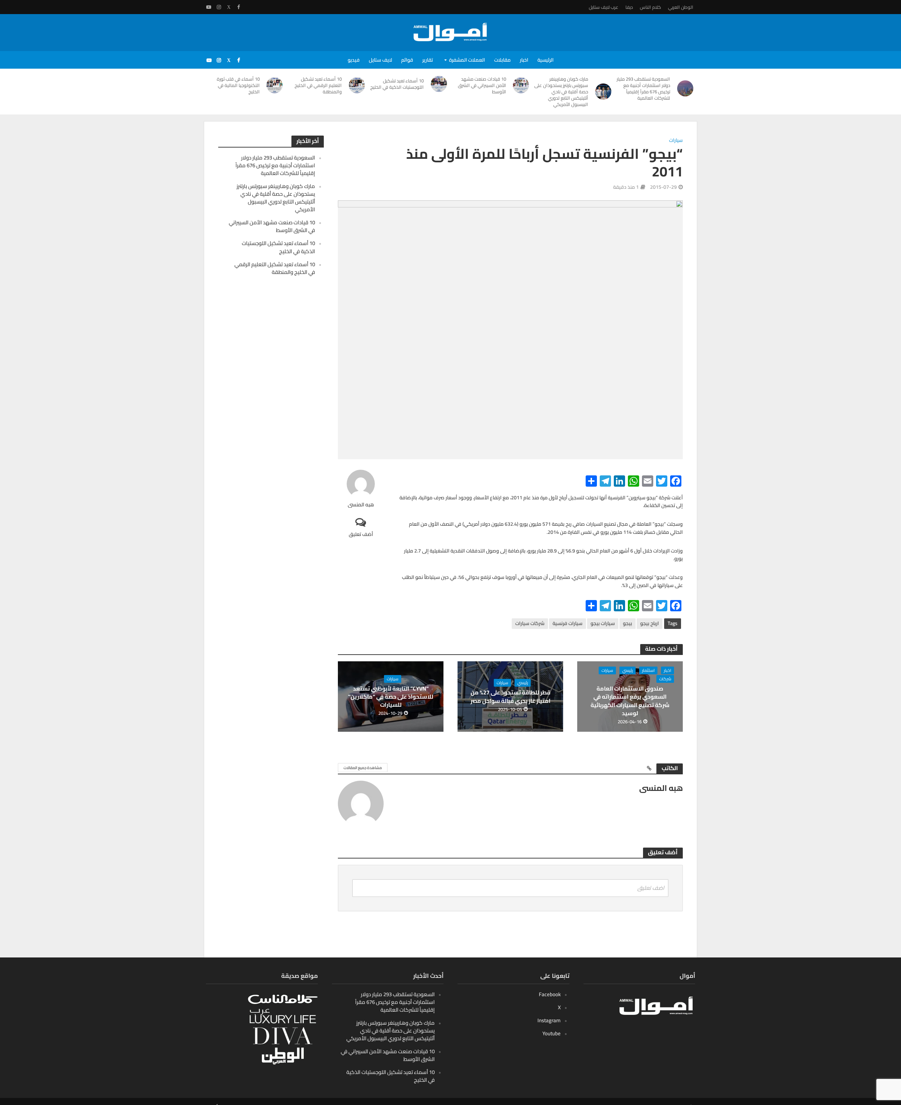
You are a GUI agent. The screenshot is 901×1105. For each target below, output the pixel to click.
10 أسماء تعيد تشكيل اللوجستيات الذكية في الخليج (397, 83)
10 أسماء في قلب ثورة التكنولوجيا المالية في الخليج (238, 85)
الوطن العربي (680, 7)
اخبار (524, 59)
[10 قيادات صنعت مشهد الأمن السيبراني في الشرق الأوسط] (521, 85)
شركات (665, 679)
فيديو (354, 59)
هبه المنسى (361, 504)
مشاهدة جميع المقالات (363, 767)
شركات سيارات (529, 623)
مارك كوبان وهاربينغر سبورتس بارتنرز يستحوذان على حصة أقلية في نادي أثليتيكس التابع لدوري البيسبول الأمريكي (561, 91)
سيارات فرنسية (567, 623)
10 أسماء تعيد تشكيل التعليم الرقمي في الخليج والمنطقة (318, 85)
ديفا (629, 7)
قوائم (407, 59)
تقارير (427, 59)
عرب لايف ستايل (603, 7)
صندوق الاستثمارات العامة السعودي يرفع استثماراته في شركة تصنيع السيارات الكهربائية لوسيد (630, 701)
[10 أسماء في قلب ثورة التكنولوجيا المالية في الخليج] (275, 85)
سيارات (676, 141)
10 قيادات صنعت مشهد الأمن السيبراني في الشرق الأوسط (482, 85)
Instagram (549, 1020)
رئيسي (627, 670)
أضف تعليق (361, 534)
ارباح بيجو (649, 623)
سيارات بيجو (603, 623)
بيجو (627, 623)
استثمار (648, 670)
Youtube (551, 1033)
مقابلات (502, 59)
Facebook (550, 994)
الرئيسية (545, 59)
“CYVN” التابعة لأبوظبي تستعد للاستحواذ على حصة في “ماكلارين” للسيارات (390, 697)
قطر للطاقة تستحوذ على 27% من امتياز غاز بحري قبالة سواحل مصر (510, 696)
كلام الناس (650, 7)
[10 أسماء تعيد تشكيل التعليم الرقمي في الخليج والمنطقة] (357, 85)
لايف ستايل (380, 59)
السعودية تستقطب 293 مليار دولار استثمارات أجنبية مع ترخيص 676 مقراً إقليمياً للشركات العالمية (643, 88)
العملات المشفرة (467, 59)
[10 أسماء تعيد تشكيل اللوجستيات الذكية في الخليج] (439, 84)
